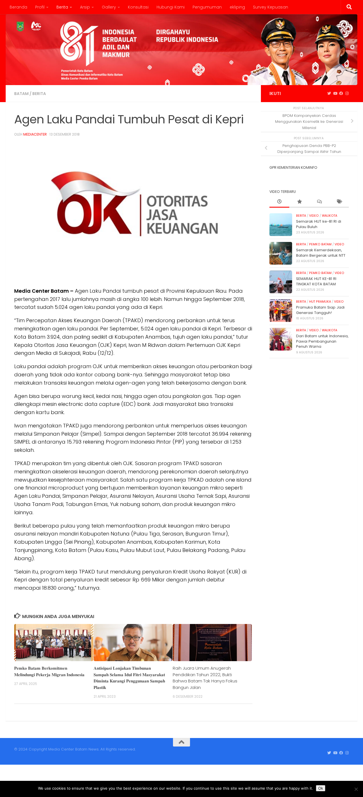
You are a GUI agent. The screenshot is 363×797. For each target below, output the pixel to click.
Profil (40, 7)
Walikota (329, 216)
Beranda (18, 7)
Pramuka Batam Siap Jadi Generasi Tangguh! (320, 310)
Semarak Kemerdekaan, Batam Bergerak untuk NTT (320, 252)
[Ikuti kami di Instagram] (347, 93)
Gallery (109, 7)
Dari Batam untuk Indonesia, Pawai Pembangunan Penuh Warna (322, 341)
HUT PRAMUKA (320, 302)
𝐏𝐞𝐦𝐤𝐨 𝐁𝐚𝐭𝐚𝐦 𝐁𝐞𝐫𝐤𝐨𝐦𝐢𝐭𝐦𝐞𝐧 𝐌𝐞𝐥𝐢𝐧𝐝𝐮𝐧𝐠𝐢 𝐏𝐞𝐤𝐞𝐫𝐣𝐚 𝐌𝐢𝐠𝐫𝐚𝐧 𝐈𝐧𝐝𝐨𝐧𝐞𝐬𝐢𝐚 (49, 671)
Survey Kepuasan (270, 7)
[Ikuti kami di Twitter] (329, 93)
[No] (356, 789)
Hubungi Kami (171, 7)
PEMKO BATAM (320, 244)
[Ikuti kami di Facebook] (341, 93)
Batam (21, 93)
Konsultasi (138, 7)
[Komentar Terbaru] (319, 202)
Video (314, 216)
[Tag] (339, 202)
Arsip (85, 7)
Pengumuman (207, 7)
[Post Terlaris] (299, 202)
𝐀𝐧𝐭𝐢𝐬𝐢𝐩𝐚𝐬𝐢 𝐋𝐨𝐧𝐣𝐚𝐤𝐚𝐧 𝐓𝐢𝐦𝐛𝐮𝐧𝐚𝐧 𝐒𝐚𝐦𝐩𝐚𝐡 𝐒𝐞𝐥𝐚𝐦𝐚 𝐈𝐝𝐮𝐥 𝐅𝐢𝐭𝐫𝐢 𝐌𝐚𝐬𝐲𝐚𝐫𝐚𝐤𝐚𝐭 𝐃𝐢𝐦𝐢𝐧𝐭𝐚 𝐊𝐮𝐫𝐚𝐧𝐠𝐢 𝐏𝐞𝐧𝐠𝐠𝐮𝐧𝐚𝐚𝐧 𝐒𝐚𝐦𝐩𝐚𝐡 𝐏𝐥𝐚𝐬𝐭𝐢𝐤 (129, 677)
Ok (320, 788)
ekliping (237, 7)
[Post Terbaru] (279, 202)
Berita (62, 7)
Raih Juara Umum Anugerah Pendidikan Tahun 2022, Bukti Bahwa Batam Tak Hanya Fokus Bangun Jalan (205, 677)
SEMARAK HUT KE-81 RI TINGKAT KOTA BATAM (316, 281)
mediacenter (35, 134)
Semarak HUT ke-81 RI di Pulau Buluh (318, 224)
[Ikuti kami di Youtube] (335, 93)
